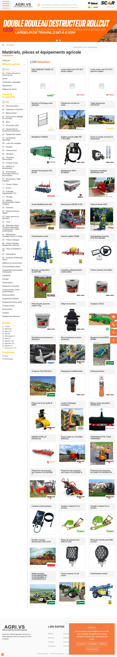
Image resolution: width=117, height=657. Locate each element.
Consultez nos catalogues (85, 47)
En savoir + (81, 644)
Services (51, 638)
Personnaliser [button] (92, 649)
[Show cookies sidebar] (2, 654)
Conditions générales (57, 653)
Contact (67, 653)
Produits (51, 642)
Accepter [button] (93, 644)
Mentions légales (42, 653)
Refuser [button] (103, 644)
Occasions (51, 646)
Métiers (50, 634)
